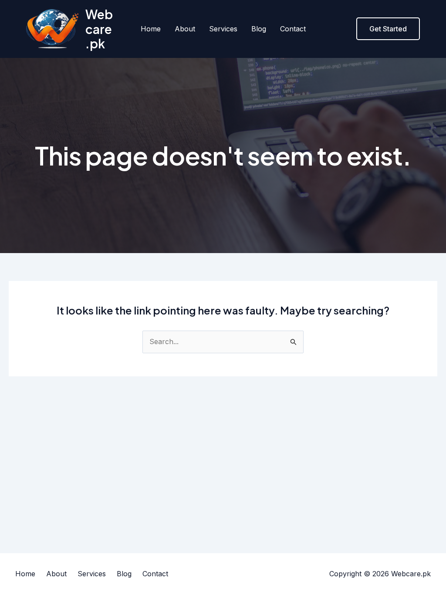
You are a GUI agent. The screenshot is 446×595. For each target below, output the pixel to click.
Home (151, 28)
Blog (258, 28)
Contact (293, 28)
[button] (388, 28)
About (185, 28)
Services (223, 28)
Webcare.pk (99, 29)
